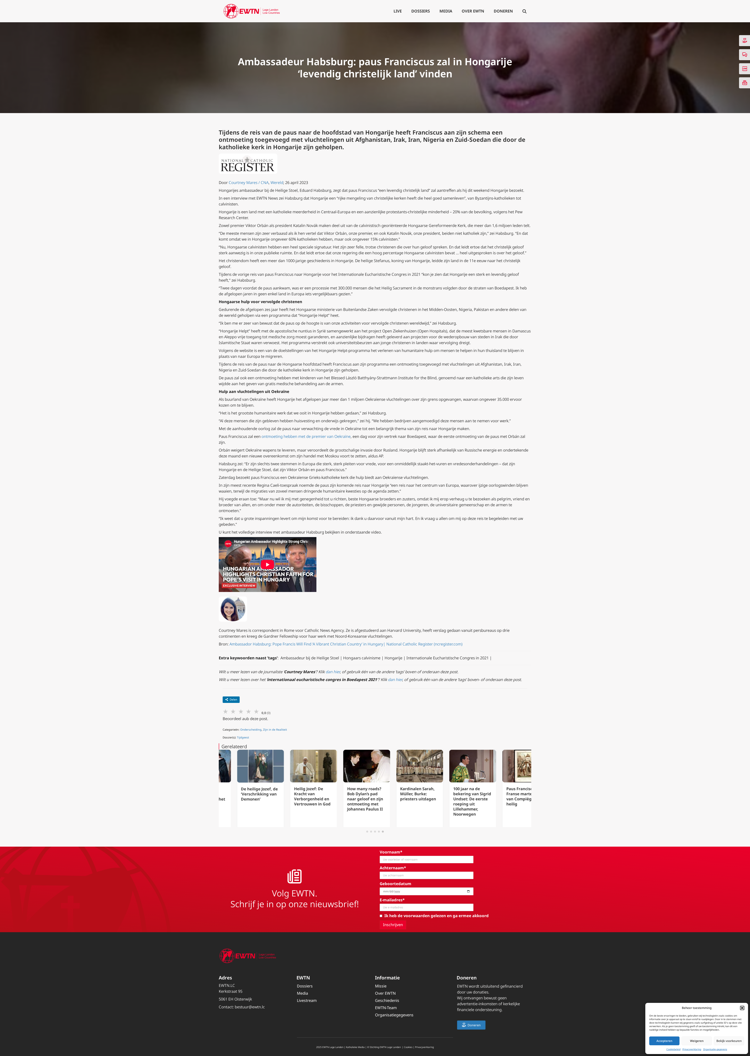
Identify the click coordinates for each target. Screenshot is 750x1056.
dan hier (333, 671)
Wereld (277, 182)
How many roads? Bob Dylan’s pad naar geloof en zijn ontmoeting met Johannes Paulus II (347, 799)
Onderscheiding (251, 729)
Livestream (307, 1000)
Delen (233, 699)
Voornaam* (391, 852)
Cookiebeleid (673, 1049)
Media (445, 11)
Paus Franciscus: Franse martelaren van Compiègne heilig (506, 796)
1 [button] (367, 832)
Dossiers (420, 11)
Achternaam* (393, 867)
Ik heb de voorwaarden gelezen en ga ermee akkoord (436, 915)
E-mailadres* (392, 899)
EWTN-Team (386, 1007)
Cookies (408, 1047)
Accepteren (664, 1041)
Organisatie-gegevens (715, 1049)
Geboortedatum (395, 883)
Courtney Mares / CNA (249, 182)
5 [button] (383, 832)
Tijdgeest (243, 737)
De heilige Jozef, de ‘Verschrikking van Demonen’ (241, 794)
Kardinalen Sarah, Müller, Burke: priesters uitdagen (400, 794)
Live (398, 11)
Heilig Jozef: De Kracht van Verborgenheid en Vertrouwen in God (294, 796)
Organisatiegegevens (394, 1015)
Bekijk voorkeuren (729, 1041)
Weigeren (697, 1041)
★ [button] (225, 711)
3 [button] (375, 832)
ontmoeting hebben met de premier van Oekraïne (306, 436)
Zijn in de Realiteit (275, 729)
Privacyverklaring (691, 1049)
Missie (381, 986)
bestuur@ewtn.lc (250, 1007)
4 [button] (379, 832)
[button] (742, 1008)
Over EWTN (473, 11)
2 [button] (371, 832)
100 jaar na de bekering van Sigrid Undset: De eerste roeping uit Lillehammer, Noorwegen (454, 801)
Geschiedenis (387, 1000)
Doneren (503, 11)
